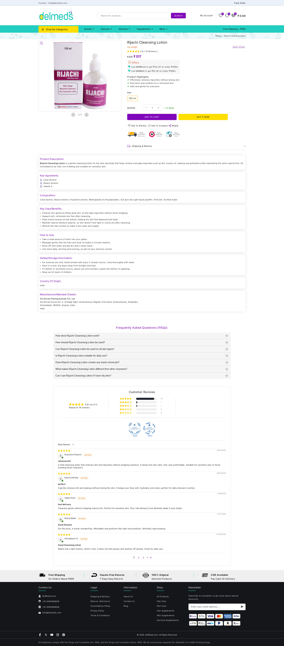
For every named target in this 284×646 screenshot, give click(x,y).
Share (175, 125)
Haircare (105, 29)
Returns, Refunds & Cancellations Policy (100, 603)
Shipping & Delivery (100, 596)
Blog (126, 606)
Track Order (240, 3)
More (162, 29)
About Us (128, 596)
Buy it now (203, 117)
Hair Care (161, 601)
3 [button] (143, 557)
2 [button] (138, 557)
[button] (133, 51)
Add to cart (152, 117)
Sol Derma (132, 47)
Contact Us (129, 601)
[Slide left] (73, 115)
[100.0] (135, 428)
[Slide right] (86, 115)
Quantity (131, 108)
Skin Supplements (165, 615)
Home (218, 36)
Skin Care (161, 606)
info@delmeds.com (51, 612)
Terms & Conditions (100, 615)
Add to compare (159, 125)
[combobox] (142, 15)
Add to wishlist (139, 125)
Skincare (123, 29)
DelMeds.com (151, 635)
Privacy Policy (97, 610)
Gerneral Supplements (168, 620)
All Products (163, 596)
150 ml (132, 98)
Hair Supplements (165, 610)
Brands (88, 29)
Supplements (143, 29)
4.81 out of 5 (91, 404)
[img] (64, 450)
